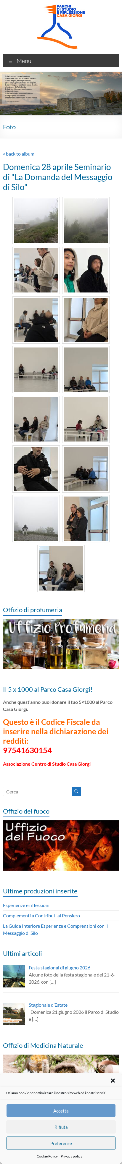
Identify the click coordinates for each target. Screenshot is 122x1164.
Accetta (61, 1110)
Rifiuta (61, 1127)
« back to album (18, 153)
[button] (113, 1081)
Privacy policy (71, 1156)
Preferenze (61, 1143)
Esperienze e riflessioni (26, 905)
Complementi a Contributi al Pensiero (41, 915)
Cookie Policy (47, 1156)
